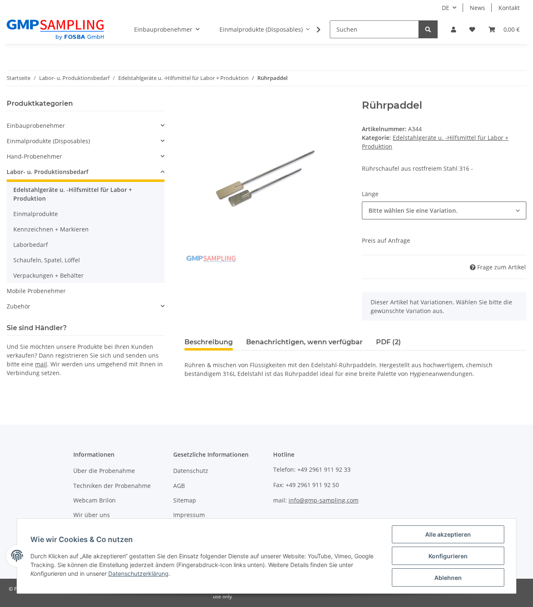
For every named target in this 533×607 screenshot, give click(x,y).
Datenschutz (190, 471)
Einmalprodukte (35, 214)
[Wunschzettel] (472, 29)
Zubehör (18, 306)
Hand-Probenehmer (34, 156)
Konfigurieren (448, 556)
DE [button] (445, 8)
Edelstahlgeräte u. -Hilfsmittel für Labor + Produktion (72, 194)
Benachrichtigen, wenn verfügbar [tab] (304, 342)
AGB (179, 486)
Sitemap (184, 500)
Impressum (189, 515)
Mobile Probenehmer (36, 291)
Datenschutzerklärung (138, 573)
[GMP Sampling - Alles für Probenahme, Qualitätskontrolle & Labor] (55, 29)
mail (41, 364)
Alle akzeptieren (448, 534)
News (477, 8)
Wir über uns (91, 515)
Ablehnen (448, 577)
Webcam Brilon (94, 500)
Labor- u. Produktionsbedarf (47, 172)
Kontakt (509, 8)
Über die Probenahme (104, 471)
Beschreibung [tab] (208, 342)
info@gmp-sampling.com (324, 500)
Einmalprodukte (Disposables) (48, 141)
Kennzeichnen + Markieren (51, 229)
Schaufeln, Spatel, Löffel (46, 260)
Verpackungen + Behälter (48, 275)
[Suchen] (428, 29)
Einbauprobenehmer (36, 125)
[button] (453, 29)
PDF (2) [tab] (388, 342)
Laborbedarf (30, 245)
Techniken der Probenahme (112, 486)
